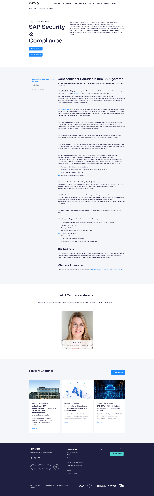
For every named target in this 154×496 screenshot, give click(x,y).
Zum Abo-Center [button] (116, 453)
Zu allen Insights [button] (118, 372)
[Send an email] (76, 334)
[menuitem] (60, 3)
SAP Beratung (95, 270)
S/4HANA (77, 93)
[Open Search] (124, 3)
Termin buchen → (77, 329)
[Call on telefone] (78, 334)
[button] (151, 492)
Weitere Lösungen (38, 89)
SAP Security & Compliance (46, 8)
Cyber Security (118, 270)
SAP (35, 8)
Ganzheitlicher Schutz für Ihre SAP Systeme (43, 80)
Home (30, 8)
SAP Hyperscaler (106, 270)
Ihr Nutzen (35, 85)
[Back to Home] (34, 3)
